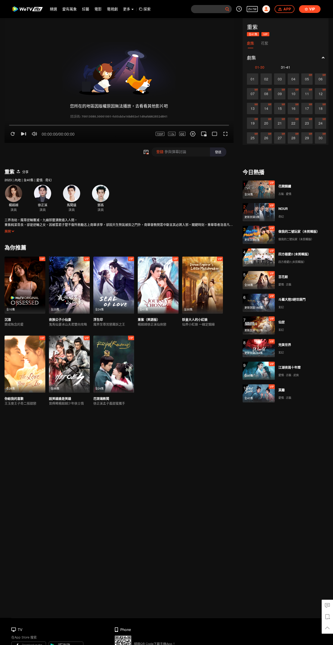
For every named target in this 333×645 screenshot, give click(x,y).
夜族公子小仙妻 (60, 303)
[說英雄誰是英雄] (69, 348)
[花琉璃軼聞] (113, 348)
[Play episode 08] (266, 93)
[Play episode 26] (266, 138)
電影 (98, 9)
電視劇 (112, 9)
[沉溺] (25, 269)
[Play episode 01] (252, 79)
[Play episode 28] (293, 138)
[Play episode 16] (293, 108)
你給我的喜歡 (14, 382)
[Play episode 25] (252, 138)
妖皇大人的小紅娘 (195, 303)
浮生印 (98, 303)
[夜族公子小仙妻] (69, 269)
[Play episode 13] (252, 108)
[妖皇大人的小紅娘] (202, 269)
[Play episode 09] (279, 93)
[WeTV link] (27, 9)
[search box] (227, 9)
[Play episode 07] (252, 93)
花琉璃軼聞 (101, 382)
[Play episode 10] (293, 93)
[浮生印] (113, 269)
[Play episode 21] (279, 123)
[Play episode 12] (320, 93)
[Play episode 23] (307, 123)
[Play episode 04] (293, 79)
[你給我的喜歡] (25, 348)
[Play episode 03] (279, 79)
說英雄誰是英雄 (60, 382)
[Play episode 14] (266, 108)
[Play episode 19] (252, 123)
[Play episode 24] (320, 123)
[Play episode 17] (307, 108)
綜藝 (85, 9)
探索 (147, 9)
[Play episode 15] (279, 108)
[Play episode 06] (320, 79)
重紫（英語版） (149, 303)
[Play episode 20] (266, 123)
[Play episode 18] (320, 108)
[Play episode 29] (307, 138)
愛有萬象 (69, 9)
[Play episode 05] (307, 79)
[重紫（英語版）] (158, 269)
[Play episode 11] (307, 93)
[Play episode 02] (266, 79)
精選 (53, 9)
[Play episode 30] (320, 138)
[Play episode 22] (293, 123)
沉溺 (8, 303)
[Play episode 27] (279, 138)
